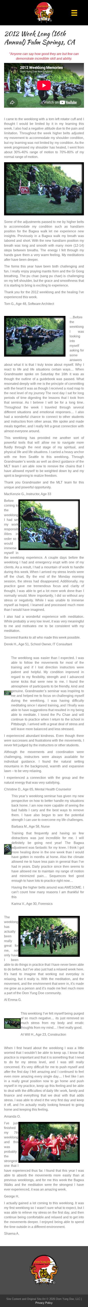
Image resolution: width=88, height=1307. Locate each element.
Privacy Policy (44, 1302)
